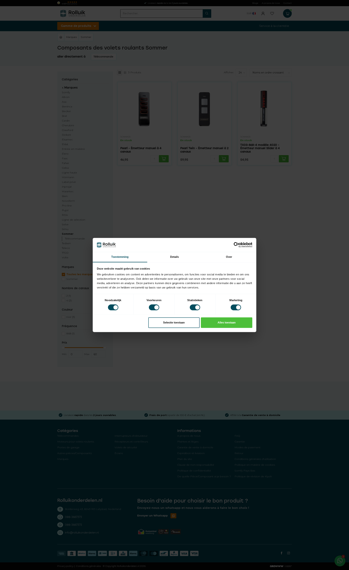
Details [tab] (174, 256)
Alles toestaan (227, 322)
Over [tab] (229, 256)
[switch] (154, 307)
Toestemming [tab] (120, 256)
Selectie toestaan (174, 322)
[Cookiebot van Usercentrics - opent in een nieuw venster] (236, 245)
